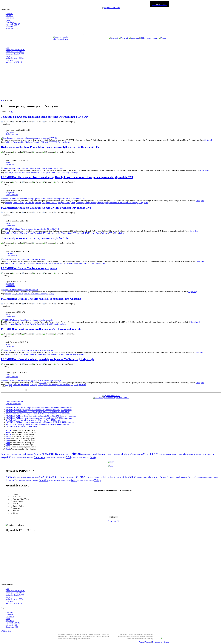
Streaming (36, 142)
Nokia (160, 454)
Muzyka (18, 324)
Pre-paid (204, 454)
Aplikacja (8, 142)
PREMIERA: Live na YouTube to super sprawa (29, 268)
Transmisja (74, 172)
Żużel (146, 203)
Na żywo (28, 142)
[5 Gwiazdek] (48, 122)
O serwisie (9, 14)
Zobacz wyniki (113, 521)
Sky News (16, 385)
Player (67, 203)
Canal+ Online (18, 506)
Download (9, 16)
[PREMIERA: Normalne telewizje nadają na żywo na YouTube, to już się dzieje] (31, 381)
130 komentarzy (31, 426)
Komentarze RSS (12, 28)
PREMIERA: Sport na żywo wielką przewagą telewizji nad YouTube (41, 328)
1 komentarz (10, 346)
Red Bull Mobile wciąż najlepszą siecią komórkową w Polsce (28, 420)
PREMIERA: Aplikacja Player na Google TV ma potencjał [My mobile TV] (46, 207)
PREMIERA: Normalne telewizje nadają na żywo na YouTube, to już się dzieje (47, 359)
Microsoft (135, 454)
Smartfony (39, 457)
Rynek (24, 457)
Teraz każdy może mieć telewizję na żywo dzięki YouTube (35, 237)
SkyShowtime (18, 501)
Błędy (31, 454)
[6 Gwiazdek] (59, 122)
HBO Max (17, 497)
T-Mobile (58, 457)
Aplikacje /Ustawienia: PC (15, 50)
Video (76, 385)
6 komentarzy (10, 164)
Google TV (71, 233)
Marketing (126, 453)
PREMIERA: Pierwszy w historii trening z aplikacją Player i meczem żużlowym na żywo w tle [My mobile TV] (67, 177)
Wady (116, 233)
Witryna (61, 142)
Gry (87, 454)
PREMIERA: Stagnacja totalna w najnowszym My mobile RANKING (32, 412)
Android (5, 454)
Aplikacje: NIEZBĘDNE (15, 52)
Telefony (63, 457)
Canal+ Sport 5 (18, 203)
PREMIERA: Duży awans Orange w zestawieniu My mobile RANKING (33, 408)
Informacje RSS (11, 26)
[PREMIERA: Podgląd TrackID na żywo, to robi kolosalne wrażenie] (27, 320)
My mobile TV (36, 172)
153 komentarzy (57, 420)
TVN (111, 233)
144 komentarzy (63, 424)
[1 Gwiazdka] (6, 122)
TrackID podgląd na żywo (56, 324)
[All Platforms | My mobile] (162, 638)
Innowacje (9, 172)
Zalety (67, 142)
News (8, 56)
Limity (7, 263)
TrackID (33, 324)
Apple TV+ (17, 508)
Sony (47, 457)
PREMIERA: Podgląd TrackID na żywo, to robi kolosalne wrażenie (41, 298)
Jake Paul (17, 172)
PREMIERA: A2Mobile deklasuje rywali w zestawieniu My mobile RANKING (35, 416)
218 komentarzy (66, 408)
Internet (102, 454)
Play (185, 454)
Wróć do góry (6, 631)
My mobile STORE (13, 24)
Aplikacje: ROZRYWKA (15, 54)
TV (72, 385)
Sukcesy (52, 457)
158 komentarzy (71, 416)
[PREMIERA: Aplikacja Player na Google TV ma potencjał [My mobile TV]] (30, 229)
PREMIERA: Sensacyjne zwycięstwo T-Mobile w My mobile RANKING (33, 410)
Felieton (38, 203)
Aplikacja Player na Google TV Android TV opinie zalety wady (36, 233)
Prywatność (10, 22)
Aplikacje (18, 454)
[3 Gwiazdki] (27, 122)
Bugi (28, 454)
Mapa (8, 20)
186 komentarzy (64, 412)
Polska (192, 454)
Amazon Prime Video (21, 499)
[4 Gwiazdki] (37, 122)
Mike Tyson (26, 172)
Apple (24, 454)
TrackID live (41, 324)
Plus (188, 454)
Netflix (40, 170)
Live (23, 142)
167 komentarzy (64, 414)
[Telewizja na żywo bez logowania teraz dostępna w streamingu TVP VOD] (29, 138)
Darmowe (16, 142)
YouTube (26, 263)
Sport (58, 172)
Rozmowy (19, 457)
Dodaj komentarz (12, 134)
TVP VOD (53, 142)
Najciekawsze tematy (13, 404)
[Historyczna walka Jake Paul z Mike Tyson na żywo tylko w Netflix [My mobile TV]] (33, 168)
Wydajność (75, 457)
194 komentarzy (66, 410)
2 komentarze (10, 286)
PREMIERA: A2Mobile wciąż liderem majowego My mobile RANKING (33, 418)
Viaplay (16, 511)
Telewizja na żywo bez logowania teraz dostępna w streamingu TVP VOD (44, 116)
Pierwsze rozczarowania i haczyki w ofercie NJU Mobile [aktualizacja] (31, 414)
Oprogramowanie (169, 454)
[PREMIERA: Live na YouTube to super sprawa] (19, 290)
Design (67, 454)
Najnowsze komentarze (14, 402)
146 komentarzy (68, 422)
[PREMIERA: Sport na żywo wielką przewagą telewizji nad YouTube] (27, 350)
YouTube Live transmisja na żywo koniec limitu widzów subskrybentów (74, 263)
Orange (180, 454)
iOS (108, 454)
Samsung (30, 457)
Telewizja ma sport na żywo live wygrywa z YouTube (56, 354)
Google (83, 454)
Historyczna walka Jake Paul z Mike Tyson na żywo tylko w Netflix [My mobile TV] (50, 147)
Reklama (13, 457)
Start (7, 48)
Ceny (36, 454)
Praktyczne (10, 60)
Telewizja (44, 142)
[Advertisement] (111, 83)
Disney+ (16, 504)
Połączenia (198, 454)
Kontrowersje (114, 454)
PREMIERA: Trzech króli (15, 426)
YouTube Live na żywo (38, 263)
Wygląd (81, 457)
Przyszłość (6, 457)
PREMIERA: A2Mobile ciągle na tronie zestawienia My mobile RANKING (34, 422)
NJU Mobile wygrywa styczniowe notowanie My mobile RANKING (31, 424)
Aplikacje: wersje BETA (15, 58)
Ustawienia (10, 18)
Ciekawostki (29, 203)
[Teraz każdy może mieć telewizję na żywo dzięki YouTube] (23, 259)
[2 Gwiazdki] (17, 122)
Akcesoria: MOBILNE (14, 62)
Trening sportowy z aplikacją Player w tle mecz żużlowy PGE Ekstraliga (111, 203)
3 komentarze (10, 225)
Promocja (210, 454)
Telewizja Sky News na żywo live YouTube (54, 385)
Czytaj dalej (208, 140)
